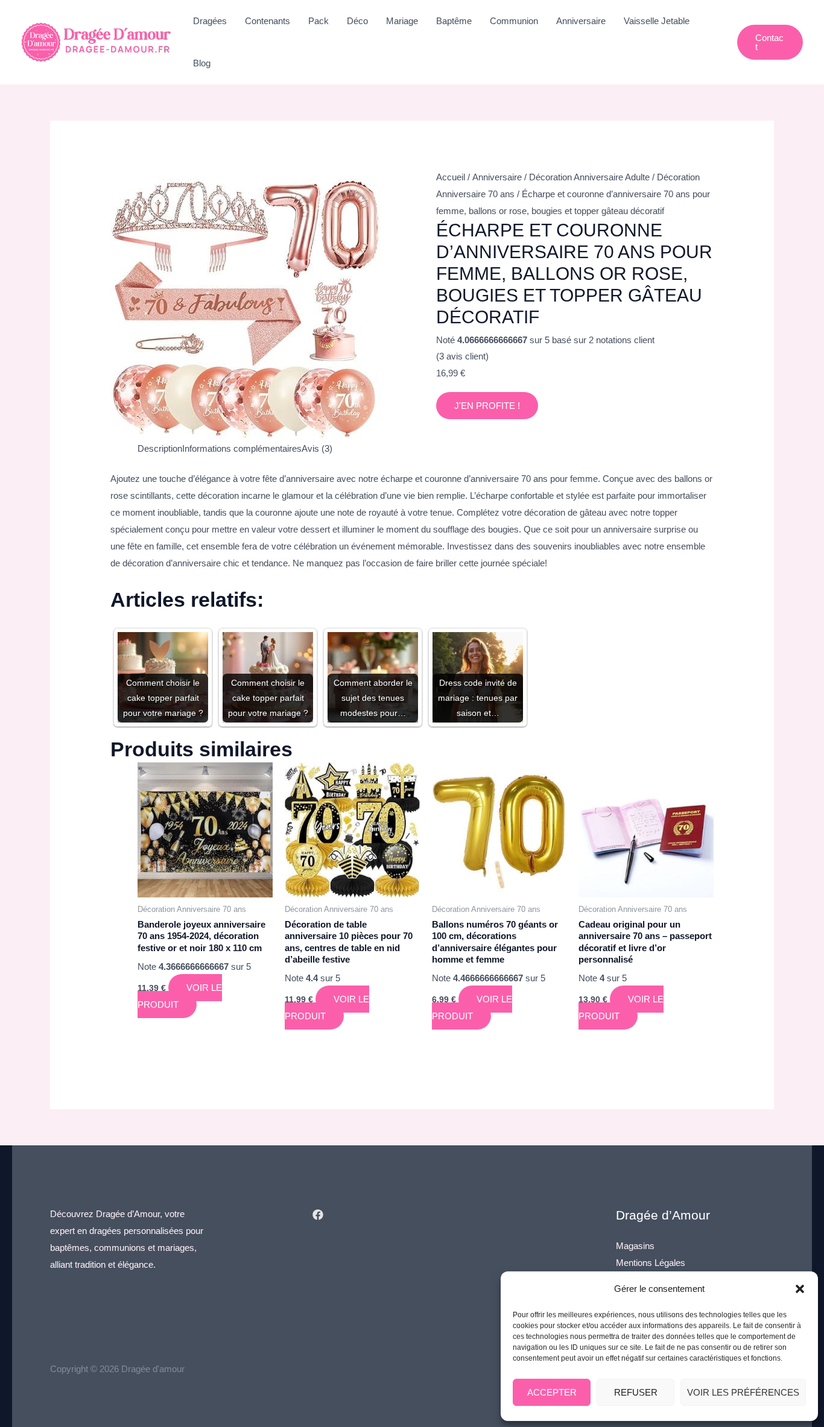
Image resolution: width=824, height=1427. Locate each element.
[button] (800, 1289)
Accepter (552, 1392)
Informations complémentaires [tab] (242, 448)
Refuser (636, 1392)
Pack (318, 21)
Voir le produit (180, 996)
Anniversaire (581, 21)
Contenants (267, 21)
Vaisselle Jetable (656, 21)
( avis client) (462, 356)
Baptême (454, 21)
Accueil (450, 177)
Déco (357, 21)
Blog (202, 63)
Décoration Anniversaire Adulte (589, 177)
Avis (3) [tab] (317, 448)
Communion (514, 21)
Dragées (210, 21)
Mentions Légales (650, 1263)
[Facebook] (317, 1214)
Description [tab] (160, 448)
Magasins (635, 1246)
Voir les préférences (743, 1392)
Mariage (402, 21)
